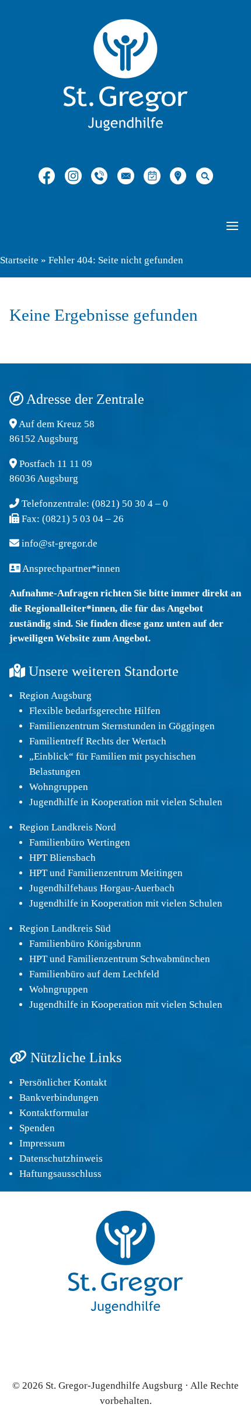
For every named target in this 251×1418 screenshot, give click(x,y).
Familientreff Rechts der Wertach (97, 741)
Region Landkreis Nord (67, 827)
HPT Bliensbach (62, 857)
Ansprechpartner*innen (71, 568)
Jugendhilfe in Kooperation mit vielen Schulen (125, 802)
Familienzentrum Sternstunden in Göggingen (122, 726)
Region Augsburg (55, 695)
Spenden (37, 1128)
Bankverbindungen (59, 1097)
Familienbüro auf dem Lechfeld (94, 974)
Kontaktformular (54, 1112)
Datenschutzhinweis (61, 1158)
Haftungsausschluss (60, 1173)
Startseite (19, 260)
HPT (38, 872)
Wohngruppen (58, 786)
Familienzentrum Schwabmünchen (139, 958)
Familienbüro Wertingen (79, 842)
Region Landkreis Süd (65, 928)
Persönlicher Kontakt (63, 1082)
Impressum (42, 1143)
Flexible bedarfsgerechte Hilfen (95, 710)
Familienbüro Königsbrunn (85, 943)
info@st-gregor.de (59, 543)
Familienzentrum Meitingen (125, 872)
